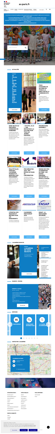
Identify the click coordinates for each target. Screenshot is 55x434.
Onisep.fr (8, 400)
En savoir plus (22, 305)
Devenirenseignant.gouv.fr (11, 396)
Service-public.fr (23, 398)
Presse (36, 396)
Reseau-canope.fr (10, 403)
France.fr (22, 403)
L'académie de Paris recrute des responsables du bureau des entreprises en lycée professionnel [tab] (45, 255)
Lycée (24, 56)
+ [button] (8, 345)
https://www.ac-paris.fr (21, 369)
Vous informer (38, 392)
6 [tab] (34, 338)
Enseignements (20, 9)
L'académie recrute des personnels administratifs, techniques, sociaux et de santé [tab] (45, 268)
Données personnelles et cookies (30, 425)
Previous (10, 324)
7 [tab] (37, 338)
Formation (23, 59)
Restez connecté (11, 413)
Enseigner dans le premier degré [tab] (44, 261)
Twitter (8, 415)
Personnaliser (14, 430)
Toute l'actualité (37, 394)
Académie (12, 9)
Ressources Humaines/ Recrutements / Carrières (28, 9)
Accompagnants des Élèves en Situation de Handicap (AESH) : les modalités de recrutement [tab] (44, 274)
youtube (36, 385)
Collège (17, 56)
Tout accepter (33, 430)
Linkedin (8, 418)
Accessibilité (50, 9)
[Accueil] (9, 4)
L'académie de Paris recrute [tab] (45, 248)
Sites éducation (11, 392)
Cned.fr (8, 401)
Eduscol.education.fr (10, 398)
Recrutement (17, 59)
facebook (30, 385)
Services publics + (24, 408)
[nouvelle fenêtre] (16, 324)
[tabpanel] (23, 261)
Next (48, 324)
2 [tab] (23, 338)
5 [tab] (32, 338)
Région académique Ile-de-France (6, 10)
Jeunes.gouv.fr (23, 405)
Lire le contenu (14, 109)
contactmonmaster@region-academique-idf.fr (27, 22)
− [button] (8, 347)
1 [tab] (21, 338)
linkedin (33, 385)
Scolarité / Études (15, 9)
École (10, 56)
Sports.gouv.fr (23, 406)
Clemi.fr (8, 405)
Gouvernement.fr (24, 396)
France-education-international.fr (12, 406)
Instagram (9, 417)
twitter (23, 385)
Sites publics (24, 392)
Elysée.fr (22, 394)
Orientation (10, 59)
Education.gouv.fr (10, 394)
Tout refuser (23, 430)
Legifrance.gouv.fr (24, 400)
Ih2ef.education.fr (10, 408)
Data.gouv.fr (23, 401)
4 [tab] (29, 338)
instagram (27, 385)
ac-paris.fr (24, 4)
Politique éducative (35, 9)
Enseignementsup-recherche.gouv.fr (13, 410)
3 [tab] (26, 338)
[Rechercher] (46, 9)
